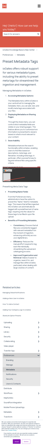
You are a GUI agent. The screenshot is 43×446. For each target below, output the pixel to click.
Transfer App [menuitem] (9, 350)
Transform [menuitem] (8, 417)
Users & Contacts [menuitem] (13, 383)
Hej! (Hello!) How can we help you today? (20, 27)
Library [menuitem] (6, 332)
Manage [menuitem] (9, 365)
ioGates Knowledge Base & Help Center (19, 50)
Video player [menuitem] (9, 346)
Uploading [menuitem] (8, 322)
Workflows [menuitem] (8, 393)
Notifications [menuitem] (11, 374)
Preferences (8, 55)
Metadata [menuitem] (10, 369)
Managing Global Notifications (14, 293)
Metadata (21, 55)
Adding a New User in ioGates (13, 298)
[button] (38, 322)
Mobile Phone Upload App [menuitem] (14, 407)
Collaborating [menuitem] (9, 341)
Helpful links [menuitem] (8, 398)
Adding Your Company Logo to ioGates (17, 310)
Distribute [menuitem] (8, 388)
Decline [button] (26, 441)
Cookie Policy (12, 430)
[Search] (38, 34)
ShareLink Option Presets (12, 316)
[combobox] (19, 34)
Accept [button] (17, 441)
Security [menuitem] (7, 336)
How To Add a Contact (11, 304)
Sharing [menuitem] (7, 327)
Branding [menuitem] (9, 360)
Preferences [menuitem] (9, 355)
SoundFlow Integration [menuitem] (13, 402)
